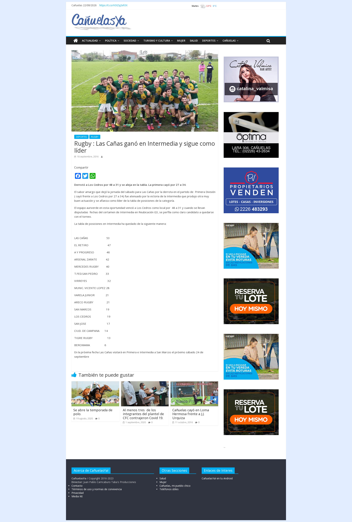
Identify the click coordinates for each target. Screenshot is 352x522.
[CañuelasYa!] (101, 15)
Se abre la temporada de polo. (92, 412)
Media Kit (77, 496)
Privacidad (78, 493)
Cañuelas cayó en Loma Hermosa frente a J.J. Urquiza (190, 414)
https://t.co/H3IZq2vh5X (113, 5)
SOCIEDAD (130, 40)
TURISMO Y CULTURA (156, 40)
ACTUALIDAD (90, 40)
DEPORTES (208, 40)
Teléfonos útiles (169, 489)
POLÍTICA (110, 40)
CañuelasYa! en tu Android (217, 478)
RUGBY (94, 136)
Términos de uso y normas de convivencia (97, 489)
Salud (163, 478)
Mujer (163, 482)
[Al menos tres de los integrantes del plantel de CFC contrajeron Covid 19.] (145, 383)
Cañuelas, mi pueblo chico (175, 485)
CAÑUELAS (229, 40)
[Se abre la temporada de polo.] (95, 383)
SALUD (194, 40)
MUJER (181, 40)
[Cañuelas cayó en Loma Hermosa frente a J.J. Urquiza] (194, 383)
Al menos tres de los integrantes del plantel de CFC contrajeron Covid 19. (143, 414)
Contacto (77, 485)
